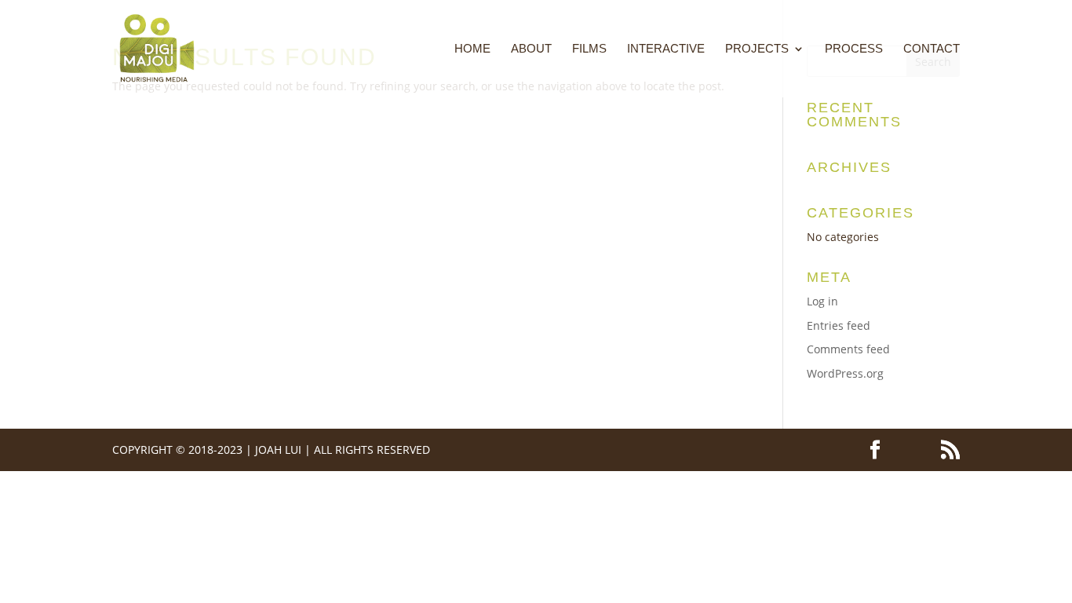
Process (854, 49)
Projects (757, 49)
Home (472, 49)
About (531, 49)
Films (589, 49)
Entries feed (838, 325)
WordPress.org (845, 373)
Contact (931, 49)
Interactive (666, 49)
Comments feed (848, 349)
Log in (822, 301)
